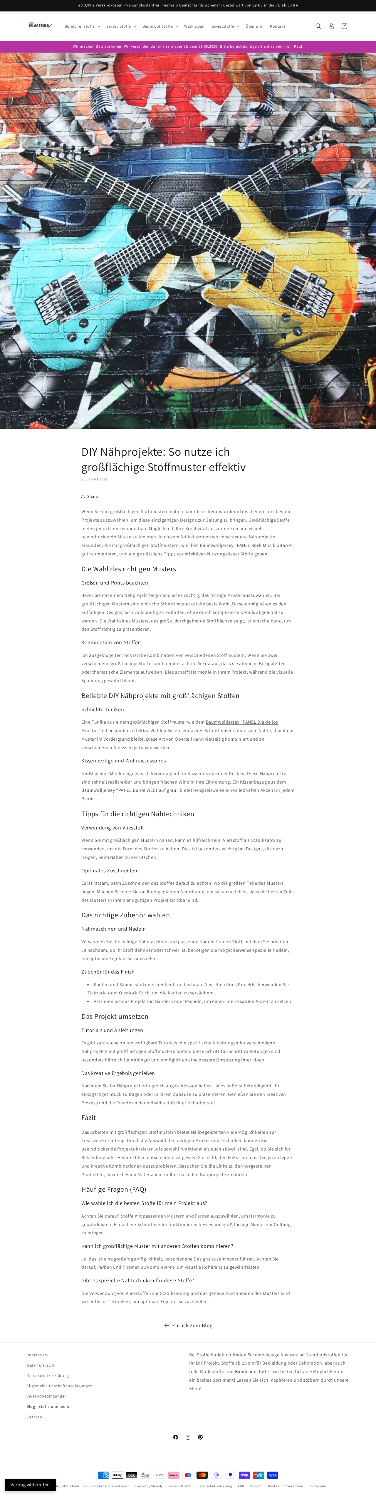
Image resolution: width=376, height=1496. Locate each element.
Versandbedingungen (46, 1396)
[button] (82, 26)
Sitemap (34, 1417)
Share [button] (92, 496)
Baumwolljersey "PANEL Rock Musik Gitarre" (246, 545)
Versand (256, 1486)
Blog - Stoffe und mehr (48, 1406)
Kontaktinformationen (285, 1486)
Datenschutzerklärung (47, 1375)
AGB (241, 1486)
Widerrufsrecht (40, 1365)
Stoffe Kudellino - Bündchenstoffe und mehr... (97, 1486)
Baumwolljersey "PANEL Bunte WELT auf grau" (130, 790)
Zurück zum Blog (192, 1325)
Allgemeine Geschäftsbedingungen (59, 1385)
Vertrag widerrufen (30, 1485)
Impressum (37, 1355)
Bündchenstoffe (252, 1371)
